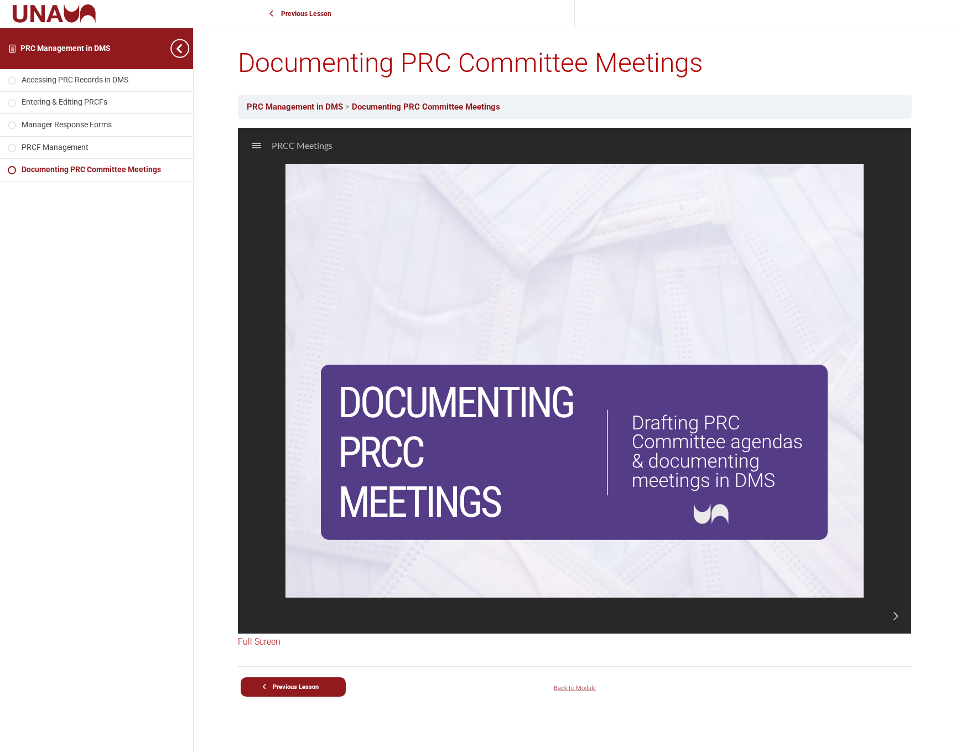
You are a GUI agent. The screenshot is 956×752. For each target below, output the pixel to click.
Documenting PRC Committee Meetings (426, 107)
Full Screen (259, 641)
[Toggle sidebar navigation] (182, 48)
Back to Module (575, 688)
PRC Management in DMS (65, 48)
